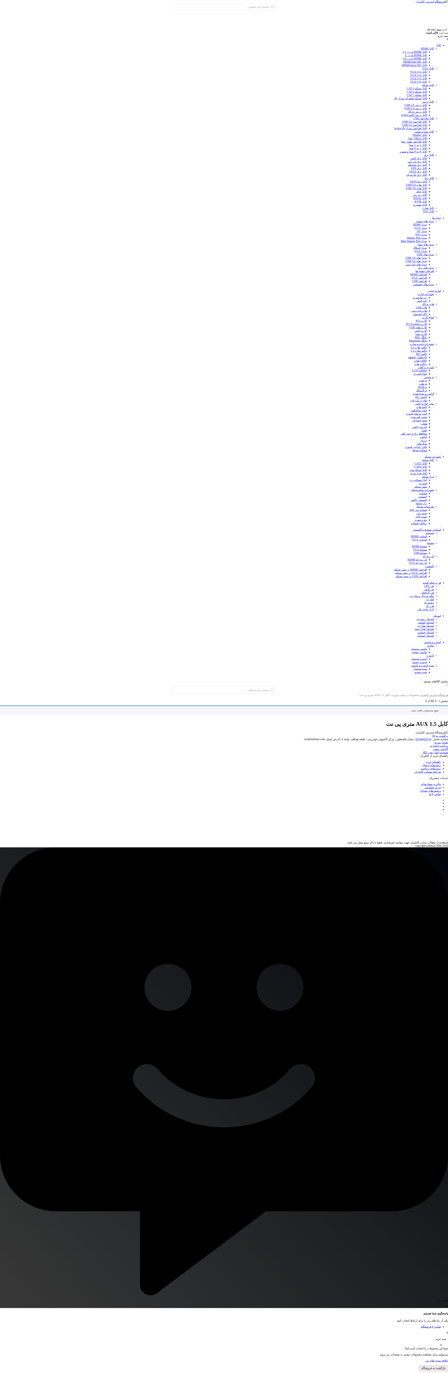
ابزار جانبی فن (426, 609)
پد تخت (423, 380)
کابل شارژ (428, 208)
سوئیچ (430, 543)
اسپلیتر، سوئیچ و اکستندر (426, 529)
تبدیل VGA (420, 227)
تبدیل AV (422, 231)
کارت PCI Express (416, 324)
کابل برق (429, 154)
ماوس (430, 645)
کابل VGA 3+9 (418, 81)
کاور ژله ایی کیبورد (416, 446)
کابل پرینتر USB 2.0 (415, 105)
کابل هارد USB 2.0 (416, 184)
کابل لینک (421, 191)
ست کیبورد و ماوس (422, 665)
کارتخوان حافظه (417, 357)
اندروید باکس (419, 427)
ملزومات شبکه (425, 506)
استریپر (422, 483)
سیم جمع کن (419, 420)
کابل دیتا (429, 178)
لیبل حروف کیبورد (416, 413)
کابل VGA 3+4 (418, 75)
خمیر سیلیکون (419, 410)
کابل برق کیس (418, 158)
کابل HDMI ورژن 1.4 (414, 58)
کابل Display (420, 134)
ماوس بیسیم (419, 652)
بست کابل (421, 516)
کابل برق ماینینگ (417, 164)
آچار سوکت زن (418, 480)
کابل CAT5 (420, 463)
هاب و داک (428, 304)
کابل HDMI (427, 48)
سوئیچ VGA (420, 549)
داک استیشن (420, 314)
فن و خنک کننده (432, 582)
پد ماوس (429, 377)
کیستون (422, 496)
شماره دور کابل (418, 509)
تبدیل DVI (421, 234)
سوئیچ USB (420, 552)
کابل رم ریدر (419, 194)
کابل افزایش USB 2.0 (414, 121)
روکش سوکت (419, 523)
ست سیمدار (420, 668)
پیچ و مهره (421, 519)
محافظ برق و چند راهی (413, 433)
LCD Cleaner (419, 370)
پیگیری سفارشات (431, 784)
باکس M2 (421, 354)
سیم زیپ (421, 513)
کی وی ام (428, 556)
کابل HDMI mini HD (415, 61)
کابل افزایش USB (423, 118)
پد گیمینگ (421, 390)
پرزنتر (423, 440)
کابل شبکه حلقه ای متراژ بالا (410, 98)
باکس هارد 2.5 (419, 347)
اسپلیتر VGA (419, 539)
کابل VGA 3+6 (418, 78)
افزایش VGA (419, 277)
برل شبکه (421, 503)
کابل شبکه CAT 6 (417, 91)
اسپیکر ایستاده (425, 635)
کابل (438, 45)
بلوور (424, 430)
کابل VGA (428, 68)
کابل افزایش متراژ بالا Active (410, 128)
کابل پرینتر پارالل (417, 111)
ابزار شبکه (428, 476)
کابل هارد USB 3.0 (416, 188)
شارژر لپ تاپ (418, 400)
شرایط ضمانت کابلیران (427, 771)
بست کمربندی (419, 417)
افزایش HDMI (418, 274)
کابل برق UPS (419, 168)
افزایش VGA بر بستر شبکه (411, 572)
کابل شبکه (428, 85)
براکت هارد (420, 364)
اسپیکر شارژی (425, 625)
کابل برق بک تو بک (416, 174)
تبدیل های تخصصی (423, 284)
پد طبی (423, 383)
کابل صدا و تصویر (424, 131)
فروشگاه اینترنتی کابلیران (434, 695)
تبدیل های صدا (426, 244)
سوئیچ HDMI (419, 546)
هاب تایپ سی (419, 310)
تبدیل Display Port (417, 237)
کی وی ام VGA (418, 562)
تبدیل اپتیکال (420, 247)
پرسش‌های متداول (430, 790)
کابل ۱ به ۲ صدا (418, 148)
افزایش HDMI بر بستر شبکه (410, 569)
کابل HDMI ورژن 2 (416, 55)
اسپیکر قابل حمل (424, 629)
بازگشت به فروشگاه (433, 1368)
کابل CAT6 (420, 466)
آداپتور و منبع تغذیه (423, 393)
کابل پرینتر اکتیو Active (414, 115)
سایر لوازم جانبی (424, 403)
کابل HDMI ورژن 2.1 (414, 51)
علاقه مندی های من (436, 1360)
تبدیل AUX (420, 251)
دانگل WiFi (421, 337)
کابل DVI (428, 211)
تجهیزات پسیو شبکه (422, 490)
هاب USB (421, 307)
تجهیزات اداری (426, 294)
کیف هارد (421, 407)
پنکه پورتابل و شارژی (422, 596)
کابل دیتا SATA (418, 181)
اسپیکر (437, 615)
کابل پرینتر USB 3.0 (415, 108)
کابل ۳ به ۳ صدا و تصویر (413, 151)
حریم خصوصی (432, 787)
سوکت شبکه (419, 450)
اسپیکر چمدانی (425, 632)
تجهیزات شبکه (433, 456)
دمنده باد (429, 602)
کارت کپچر (420, 330)
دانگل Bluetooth (418, 340)
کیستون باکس (419, 499)
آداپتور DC (421, 397)
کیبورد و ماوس (432, 642)
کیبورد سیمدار (419, 658)
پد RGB (422, 387)
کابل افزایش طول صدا (414, 141)
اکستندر (429, 566)
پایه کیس (422, 300)
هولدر (424, 423)
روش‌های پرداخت (431, 768)
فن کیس (429, 589)
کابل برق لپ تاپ (417, 161)
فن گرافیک (427, 592)
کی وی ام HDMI (417, 559)
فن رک (430, 606)
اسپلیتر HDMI (419, 536)
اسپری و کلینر (426, 367)
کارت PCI (421, 320)
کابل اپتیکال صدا (417, 138)
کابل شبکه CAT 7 (417, 95)
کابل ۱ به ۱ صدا (418, 144)
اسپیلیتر (429, 533)
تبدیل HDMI (420, 224)
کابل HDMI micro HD (414, 65)
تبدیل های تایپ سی (416, 264)
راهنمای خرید (433, 761)
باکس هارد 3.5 (419, 350)
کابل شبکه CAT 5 (417, 88)
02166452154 (423, 739)
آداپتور (423, 436)
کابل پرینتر (428, 101)
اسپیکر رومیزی (425, 619)
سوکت (423, 493)
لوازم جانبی (434, 290)
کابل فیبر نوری (418, 473)
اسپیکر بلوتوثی (425, 622)
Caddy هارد (420, 360)
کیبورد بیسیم (419, 662)
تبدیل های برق (426, 267)
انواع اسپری (420, 373)
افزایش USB (419, 281)
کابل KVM (421, 201)
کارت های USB (418, 327)
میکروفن (421, 443)
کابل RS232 (420, 198)
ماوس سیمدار (419, 648)
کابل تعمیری (420, 204)
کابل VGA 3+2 (418, 71)
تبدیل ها (436, 217)
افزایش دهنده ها (424, 271)
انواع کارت (428, 317)
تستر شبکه (420, 486)
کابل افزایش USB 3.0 (414, 125)
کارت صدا (421, 334)
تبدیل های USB (425, 254)
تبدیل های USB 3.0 (416, 261)
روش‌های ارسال (431, 765)
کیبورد (430, 655)
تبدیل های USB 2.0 (416, 257)
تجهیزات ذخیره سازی (422, 344)
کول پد (430, 599)
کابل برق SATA (418, 171)
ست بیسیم (420, 672)
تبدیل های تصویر (424, 221)
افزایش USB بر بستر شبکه (411, 576)
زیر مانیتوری (420, 297)
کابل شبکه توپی (418, 470)
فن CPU (429, 586)
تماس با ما (435, 794)
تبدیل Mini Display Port (414, 241)
